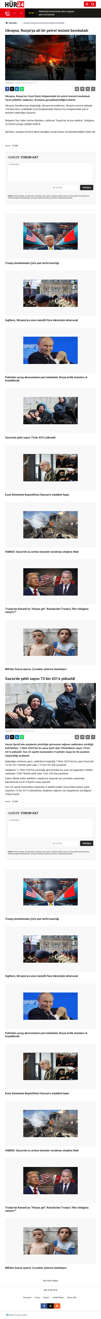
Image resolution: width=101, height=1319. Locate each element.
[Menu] (86, 4)
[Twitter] (12, 89)
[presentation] (14, 13)
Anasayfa (12, 23)
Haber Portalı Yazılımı (18, 1315)
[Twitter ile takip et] (50, 1306)
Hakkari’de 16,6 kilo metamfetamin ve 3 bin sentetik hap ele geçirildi (57, 13)
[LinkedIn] (17, 89)
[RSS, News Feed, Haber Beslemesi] (57, 1306)
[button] (82, 89)
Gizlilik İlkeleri (58, 1297)
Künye (37, 1297)
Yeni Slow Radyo (50, 1280)
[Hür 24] (14, 4)
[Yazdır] (77, 89)
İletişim (46, 1297)
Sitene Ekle (71, 1297)
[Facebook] (7, 89)
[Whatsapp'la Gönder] (22, 89)
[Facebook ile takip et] (44, 1306)
